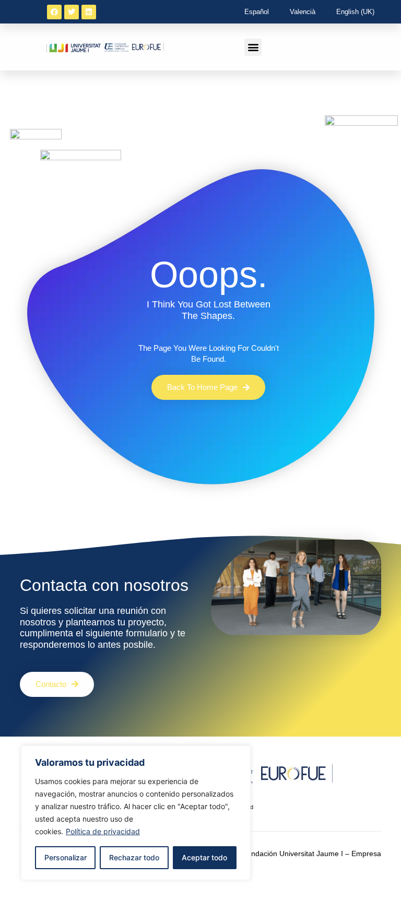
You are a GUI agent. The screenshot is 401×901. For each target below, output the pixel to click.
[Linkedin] (88, 12)
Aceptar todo (204, 857)
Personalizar (65, 857)
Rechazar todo (134, 857)
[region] (136, 812)
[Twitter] (71, 12)
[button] (253, 47)
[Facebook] (54, 12)
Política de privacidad (103, 831)
